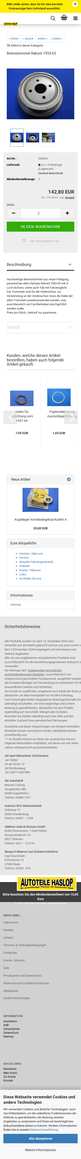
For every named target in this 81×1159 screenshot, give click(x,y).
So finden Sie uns (30, 578)
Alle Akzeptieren (40, 1138)
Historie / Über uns (31, 553)
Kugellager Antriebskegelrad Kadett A (41, 519)
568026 (13, 327)
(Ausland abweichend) (50, 173)
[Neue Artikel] (69, 479)
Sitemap (15, 604)
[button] (10, 417)
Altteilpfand (10, 991)
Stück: (11, 204)
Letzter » (57, 38)
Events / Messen (30, 570)
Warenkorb (10, 1069)
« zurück (28, 38)
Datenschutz (11, 1032)
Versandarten (11, 1029)
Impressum (10, 922)
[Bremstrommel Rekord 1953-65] (40, 93)
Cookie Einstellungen (16, 998)
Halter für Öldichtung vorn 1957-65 (22, 416)
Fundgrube (10, 952)
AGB (6, 968)
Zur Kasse (9, 1076)
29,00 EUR (40, 528)
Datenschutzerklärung (44, 1129)
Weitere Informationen (40, 1150)
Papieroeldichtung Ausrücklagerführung (62, 414)
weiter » (42, 38)
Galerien (24, 566)
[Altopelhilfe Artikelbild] (40, 500)
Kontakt (8, 930)
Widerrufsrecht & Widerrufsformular (26, 983)
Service (24, 557)
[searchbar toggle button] (52, 18)
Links (22, 574)
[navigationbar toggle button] (75, 18)
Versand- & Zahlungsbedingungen (24, 945)
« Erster (13, 38)
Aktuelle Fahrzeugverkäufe (36, 562)
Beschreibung (19, 264)
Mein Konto (10, 1073)
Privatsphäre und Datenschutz (22, 975)
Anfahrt (8, 937)
